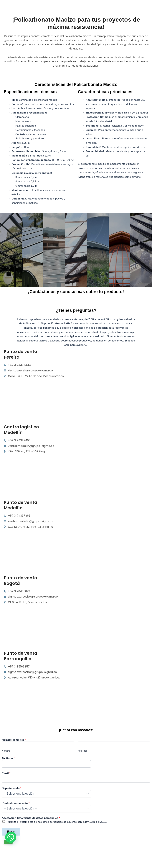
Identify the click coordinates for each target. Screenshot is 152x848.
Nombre (6, 751)
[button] (10, 837)
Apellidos (82, 751)
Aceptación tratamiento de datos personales (31, 817)
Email (6, 773)
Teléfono (8, 758)
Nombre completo (14, 739)
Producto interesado (15, 802)
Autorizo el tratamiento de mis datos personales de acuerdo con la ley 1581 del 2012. (57, 821)
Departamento (11, 788)
